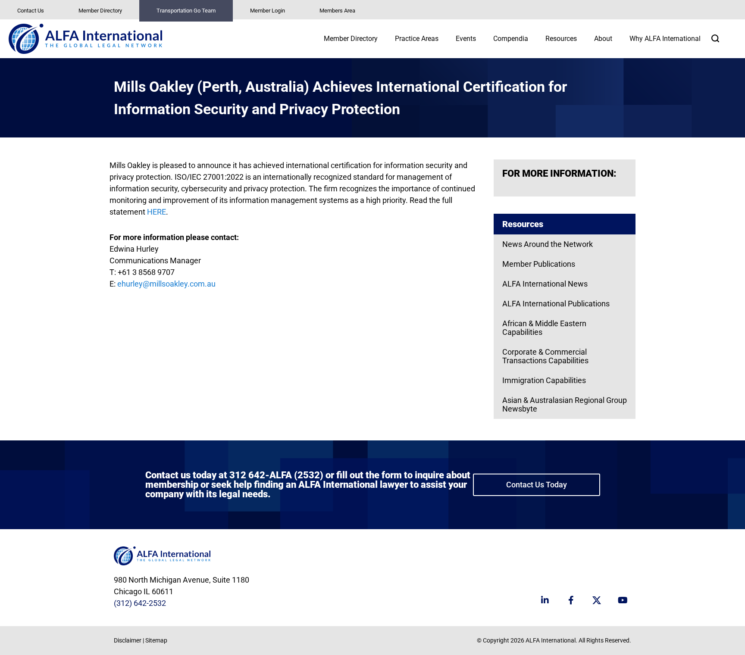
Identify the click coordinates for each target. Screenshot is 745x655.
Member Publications (538, 263)
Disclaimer (127, 640)
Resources (561, 38)
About (603, 38)
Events (466, 38)
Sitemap (156, 640)
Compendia (510, 38)
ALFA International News (545, 283)
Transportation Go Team (186, 10)
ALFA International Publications (556, 303)
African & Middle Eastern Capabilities (544, 328)
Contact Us (30, 10)
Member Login (267, 10)
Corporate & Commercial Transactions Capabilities (545, 356)
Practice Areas (416, 38)
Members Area (337, 10)
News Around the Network (547, 244)
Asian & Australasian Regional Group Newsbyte (564, 404)
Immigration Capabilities (544, 380)
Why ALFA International (665, 38)
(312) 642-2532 (140, 603)
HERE (156, 211)
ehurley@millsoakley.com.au (166, 283)
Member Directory (100, 10)
